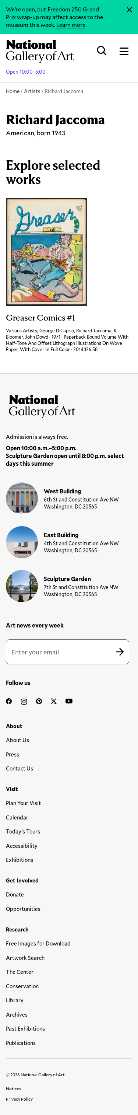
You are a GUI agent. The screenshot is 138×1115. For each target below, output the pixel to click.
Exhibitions (19, 859)
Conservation (22, 986)
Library (15, 1000)
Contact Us (19, 768)
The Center (19, 971)
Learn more (70, 24)
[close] (129, 10)
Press (12, 754)
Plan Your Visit (23, 803)
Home (13, 91)
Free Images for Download (38, 943)
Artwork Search (25, 957)
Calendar (17, 817)
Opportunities (23, 908)
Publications (21, 1042)
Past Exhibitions (25, 1028)
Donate (15, 894)
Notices (13, 1088)
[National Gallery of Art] (69, 404)
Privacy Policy (19, 1099)
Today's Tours (23, 831)
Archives (17, 1014)
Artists (32, 91)
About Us (17, 740)
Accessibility (22, 845)
